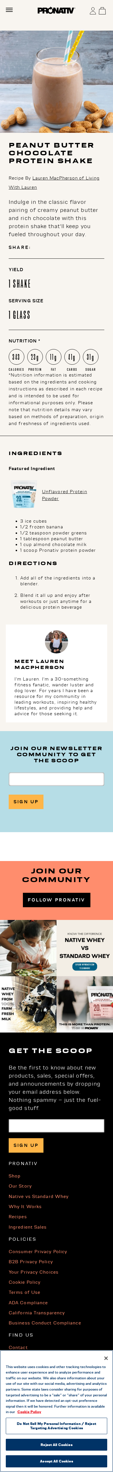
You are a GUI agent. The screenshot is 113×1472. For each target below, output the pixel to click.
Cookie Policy (25, 1282)
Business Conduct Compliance (45, 1323)
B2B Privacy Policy (31, 1261)
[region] (56, 1411)
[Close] (106, 1358)
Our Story (20, 1186)
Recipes (18, 1216)
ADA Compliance (28, 1302)
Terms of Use (24, 1292)
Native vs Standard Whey (39, 1196)
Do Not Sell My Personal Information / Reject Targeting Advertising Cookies (56, 1425)
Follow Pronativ (56, 900)
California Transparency (37, 1313)
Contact (18, 1347)
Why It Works (25, 1206)
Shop (15, 1176)
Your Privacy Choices (34, 1272)
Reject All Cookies (56, 1445)
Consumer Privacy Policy (38, 1251)
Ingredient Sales (28, 1227)
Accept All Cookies (56, 1461)
